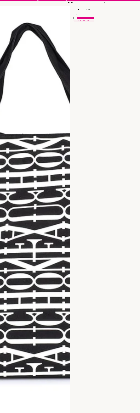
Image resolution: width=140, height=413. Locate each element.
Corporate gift (41, 0)
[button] (101, 2)
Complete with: (75, 24)
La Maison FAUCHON (36, 0)
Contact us (105, 0)
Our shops (102, 0)
